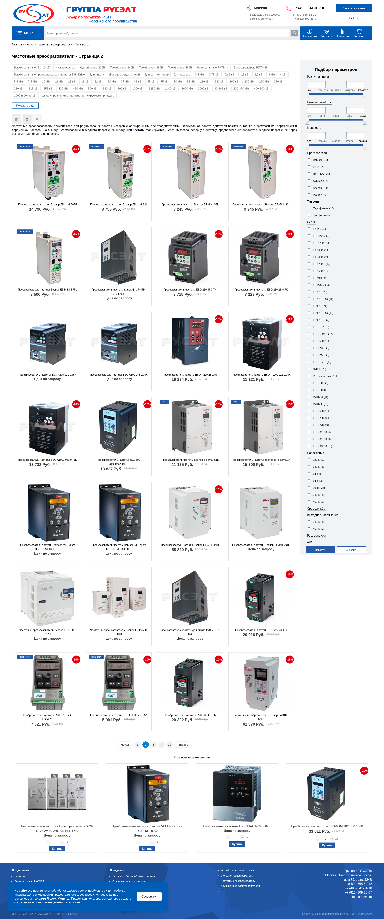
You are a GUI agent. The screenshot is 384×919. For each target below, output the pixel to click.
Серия (311, 222)
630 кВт (108, 88)
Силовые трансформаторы (237, 875)
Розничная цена (318, 76)
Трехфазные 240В (122, 67)
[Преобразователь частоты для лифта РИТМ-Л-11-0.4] (190, 598)
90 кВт (178, 81)
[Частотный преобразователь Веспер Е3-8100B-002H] (47, 598)
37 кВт (125, 81)
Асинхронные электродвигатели (240, 885)
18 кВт (85, 81)
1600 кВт (187, 88)
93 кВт (191, 81)
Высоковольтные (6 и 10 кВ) (32, 67)
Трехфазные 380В (151, 67)
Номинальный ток (319, 102)
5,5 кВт (18, 81)
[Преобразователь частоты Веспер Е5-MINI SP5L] (47, 257)
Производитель (317, 153)
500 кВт (93, 88)
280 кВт (19, 88)
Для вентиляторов (157, 74)
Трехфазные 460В (180, 67)
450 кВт (78, 88)
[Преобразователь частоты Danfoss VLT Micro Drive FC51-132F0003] (118, 513)
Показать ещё (25, 105)
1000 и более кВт (25, 95)
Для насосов (182, 74)
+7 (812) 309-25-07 (305, 18)
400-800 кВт (262, 88)
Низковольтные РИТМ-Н (213, 67)
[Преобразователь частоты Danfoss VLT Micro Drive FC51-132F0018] (47, 513)
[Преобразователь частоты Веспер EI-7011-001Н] (261, 513)
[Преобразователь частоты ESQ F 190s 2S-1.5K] (118, 683)
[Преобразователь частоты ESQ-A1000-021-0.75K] (261, 342)
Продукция (117, 870)
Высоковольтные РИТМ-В (250, 67)
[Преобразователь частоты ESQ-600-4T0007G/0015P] (118, 427)
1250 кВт (154, 88)
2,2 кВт (258, 74)
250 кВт (279, 81)
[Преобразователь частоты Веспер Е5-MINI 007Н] (47, 172)
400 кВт (63, 88)
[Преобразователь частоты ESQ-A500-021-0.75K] (47, 342)
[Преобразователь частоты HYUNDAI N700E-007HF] (237, 794)
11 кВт (59, 81)
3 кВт (271, 74)
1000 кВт (138, 88)
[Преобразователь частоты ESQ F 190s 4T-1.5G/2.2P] (47, 683)
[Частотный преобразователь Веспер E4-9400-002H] (261, 683)
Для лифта (97, 74)
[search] (294, 33)
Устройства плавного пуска (237, 870)
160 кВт (234, 81)
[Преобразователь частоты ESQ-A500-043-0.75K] (118, 342)
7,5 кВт (32, 81)
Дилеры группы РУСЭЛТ (29, 881)
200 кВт (249, 81)
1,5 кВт (244, 74)
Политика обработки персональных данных (328, 913)
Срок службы (316, 508)
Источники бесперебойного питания (133, 876)
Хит (309, 542)
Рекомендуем (316, 535)
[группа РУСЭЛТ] (75, 13)
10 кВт (46, 81)
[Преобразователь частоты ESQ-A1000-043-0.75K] (47, 427)
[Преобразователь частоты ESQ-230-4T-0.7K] (190, 257)
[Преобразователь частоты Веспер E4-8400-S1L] (190, 427)
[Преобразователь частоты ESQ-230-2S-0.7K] (261, 257)
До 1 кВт (230, 74)
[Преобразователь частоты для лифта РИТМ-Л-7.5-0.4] (118, 257)
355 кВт (48, 88)
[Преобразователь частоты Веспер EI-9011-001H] (190, 513)
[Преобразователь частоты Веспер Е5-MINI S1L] (118, 172)
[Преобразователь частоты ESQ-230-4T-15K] (190, 683)
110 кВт (205, 81)
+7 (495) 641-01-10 (308, 8)
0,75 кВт (214, 74)
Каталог (30, 44)
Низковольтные (65, 67)
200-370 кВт (241, 88)
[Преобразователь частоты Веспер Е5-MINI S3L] (261, 172)
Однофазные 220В (92, 67)
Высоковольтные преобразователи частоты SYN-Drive (49, 74)
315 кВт (34, 88)
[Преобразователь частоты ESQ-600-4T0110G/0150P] (327, 794)
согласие (20, 902)
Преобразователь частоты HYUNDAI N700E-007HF (237, 826)
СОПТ (224, 891)
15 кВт (72, 81)
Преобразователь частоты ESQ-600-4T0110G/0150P (327, 826)
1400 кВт (171, 88)
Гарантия (19, 876)
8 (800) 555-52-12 (304, 14)
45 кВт (138, 81)
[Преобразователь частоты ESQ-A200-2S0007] (190, 342)
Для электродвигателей (124, 74)
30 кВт (112, 81)
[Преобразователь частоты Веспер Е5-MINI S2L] (190, 172)
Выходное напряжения (322, 515)
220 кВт (264, 81)
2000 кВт (203, 88)
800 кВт (122, 88)
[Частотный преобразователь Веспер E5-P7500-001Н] (118, 598)
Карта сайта (364, 913)
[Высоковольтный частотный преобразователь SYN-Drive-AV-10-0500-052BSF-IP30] (57, 794)
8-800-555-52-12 (360, 884)
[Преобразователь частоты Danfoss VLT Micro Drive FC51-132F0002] (147, 794)
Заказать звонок (354, 8)
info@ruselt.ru (355, 18)
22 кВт (99, 81)
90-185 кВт (221, 88)
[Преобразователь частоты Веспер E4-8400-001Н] (261, 427)
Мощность (314, 127)
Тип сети (313, 201)
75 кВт (165, 81)
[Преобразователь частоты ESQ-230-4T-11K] (261, 598)
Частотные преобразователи (54, 44)
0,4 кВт (199, 74)
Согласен (149, 896)
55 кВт (151, 81)
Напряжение (315, 452)
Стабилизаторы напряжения (129, 881)
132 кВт (220, 81)
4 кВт (283, 74)
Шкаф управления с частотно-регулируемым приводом (78, 95)
